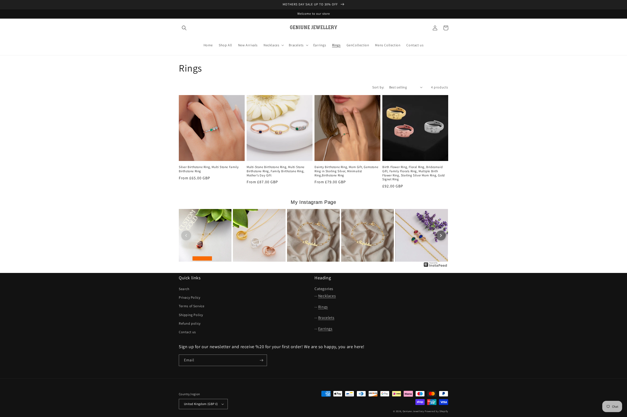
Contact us (187, 332)
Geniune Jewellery (413, 411)
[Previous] (186, 235)
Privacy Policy (189, 297)
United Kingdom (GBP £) (201, 404)
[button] (184, 28)
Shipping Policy (191, 315)
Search (184, 289)
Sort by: (378, 87)
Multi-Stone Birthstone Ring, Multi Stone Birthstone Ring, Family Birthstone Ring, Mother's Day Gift (275, 171)
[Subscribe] (261, 360)
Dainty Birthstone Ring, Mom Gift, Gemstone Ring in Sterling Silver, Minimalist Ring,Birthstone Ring (346, 171)
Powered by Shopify (436, 411)
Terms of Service (192, 306)
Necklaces (327, 295)
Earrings (325, 328)
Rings (323, 306)
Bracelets (326, 317)
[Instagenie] (435, 266)
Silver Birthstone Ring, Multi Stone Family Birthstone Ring (209, 169)
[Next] (441, 235)
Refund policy (190, 323)
